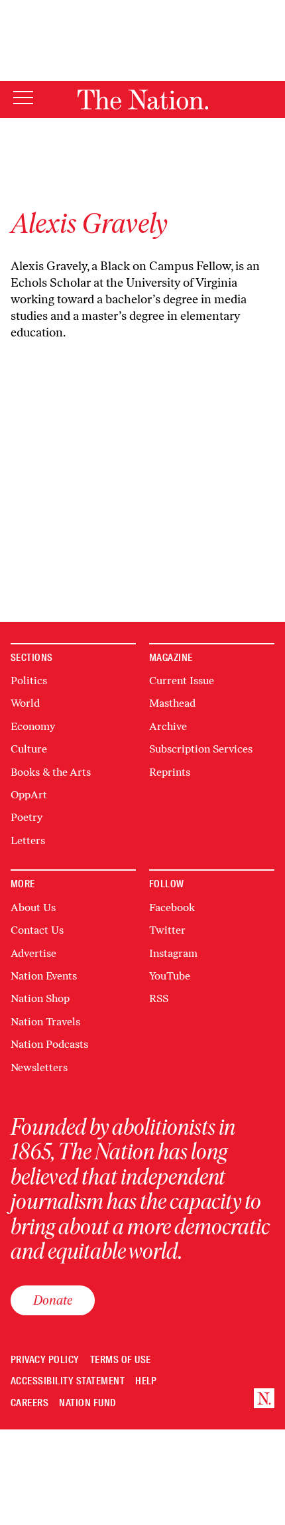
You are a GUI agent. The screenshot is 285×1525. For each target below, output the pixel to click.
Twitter (167, 930)
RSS (158, 998)
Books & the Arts (51, 772)
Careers (29, 1403)
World (25, 703)
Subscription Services (201, 749)
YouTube (169, 976)
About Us (33, 907)
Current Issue (181, 680)
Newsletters (39, 1067)
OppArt (29, 794)
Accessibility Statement (68, 1381)
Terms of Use (120, 1360)
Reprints (169, 772)
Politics (29, 680)
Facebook (172, 907)
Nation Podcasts (49, 1044)
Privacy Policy (45, 1360)
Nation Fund (87, 1403)
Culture (29, 749)
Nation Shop (40, 998)
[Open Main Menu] (23, 98)
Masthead (172, 703)
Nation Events (44, 976)
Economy (33, 726)
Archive (168, 726)
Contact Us (37, 930)
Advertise (33, 953)
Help (146, 1381)
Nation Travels (45, 1021)
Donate (52, 1300)
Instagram (173, 953)
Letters (28, 840)
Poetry (26, 817)
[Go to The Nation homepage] (143, 99)
